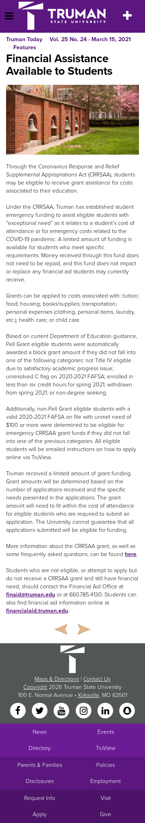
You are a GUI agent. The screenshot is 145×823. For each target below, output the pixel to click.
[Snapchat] (127, 711)
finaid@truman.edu (30, 594)
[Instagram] (84, 711)
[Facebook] (18, 711)
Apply (40, 814)
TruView (105, 748)
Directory (40, 748)
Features (24, 47)
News (39, 732)
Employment (105, 781)
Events (105, 732)
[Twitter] (40, 711)
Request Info (39, 798)
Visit (106, 798)
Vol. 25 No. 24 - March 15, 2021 (90, 39)
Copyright (35, 687)
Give (105, 814)
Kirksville (88, 695)
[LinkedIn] (106, 711)
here (131, 554)
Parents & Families (39, 765)
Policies (105, 765)
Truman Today (24, 39)
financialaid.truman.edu (37, 610)
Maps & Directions (57, 679)
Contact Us (96, 679)
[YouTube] (62, 711)
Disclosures (40, 781)
